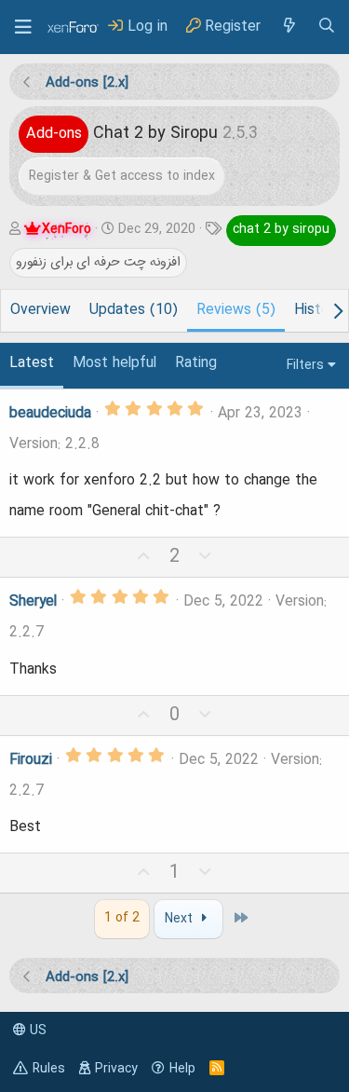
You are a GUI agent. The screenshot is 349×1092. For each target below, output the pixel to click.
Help (182, 1068)
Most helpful (114, 363)
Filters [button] (305, 365)
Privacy (116, 1068)
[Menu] (23, 27)
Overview (40, 310)
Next (180, 918)
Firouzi (30, 760)
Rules (49, 1068)
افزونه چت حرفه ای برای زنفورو (98, 262)
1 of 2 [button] (122, 918)
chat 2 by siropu (281, 229)
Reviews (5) (235, 310)
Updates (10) (133, 310)
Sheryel (33, 602)
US (36, 1030)
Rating (196, 363)
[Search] (326, 26)
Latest (31, 363)
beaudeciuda (50, 414)
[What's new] (288, 26)
